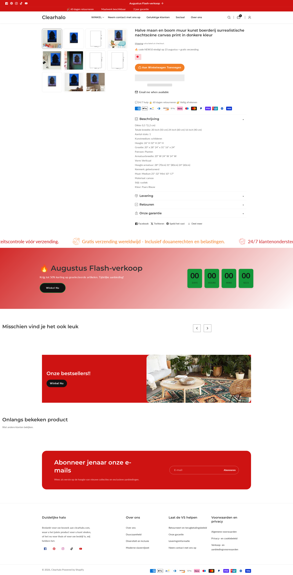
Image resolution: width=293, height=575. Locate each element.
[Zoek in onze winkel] (231, 17)
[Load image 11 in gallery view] (95, 82)
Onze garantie (176, 534)
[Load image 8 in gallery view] (117, 60)
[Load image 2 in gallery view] (74, 39)
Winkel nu (52, 287)
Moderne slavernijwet (137, 547)
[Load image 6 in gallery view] (74, 60)
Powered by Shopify (73, 569)
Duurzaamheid (133, 534)
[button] (159, 77)
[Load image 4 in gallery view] (117, 39)
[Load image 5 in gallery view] (52, 60)
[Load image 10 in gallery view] (74, 82)
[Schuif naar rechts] (126, 95)
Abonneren (230, 470)
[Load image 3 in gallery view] (95, 39)
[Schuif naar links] (43, 32)
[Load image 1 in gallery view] (52, 39)
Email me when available (154, 92)
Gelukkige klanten (158, 17)
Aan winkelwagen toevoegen (161, 67)
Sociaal (180, 17)
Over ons (196, 17)
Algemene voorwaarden (224, 531)
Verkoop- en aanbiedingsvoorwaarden (224, 547)
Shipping (139, 43)
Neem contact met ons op (124, 17)
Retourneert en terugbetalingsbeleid (188, 527)
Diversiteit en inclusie (137, 540)
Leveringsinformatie (179, 540)
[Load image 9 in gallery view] (52, 82)
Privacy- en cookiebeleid (224, 538)
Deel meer (197, 223)
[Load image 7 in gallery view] (95, 60)
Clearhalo (56, 569)
